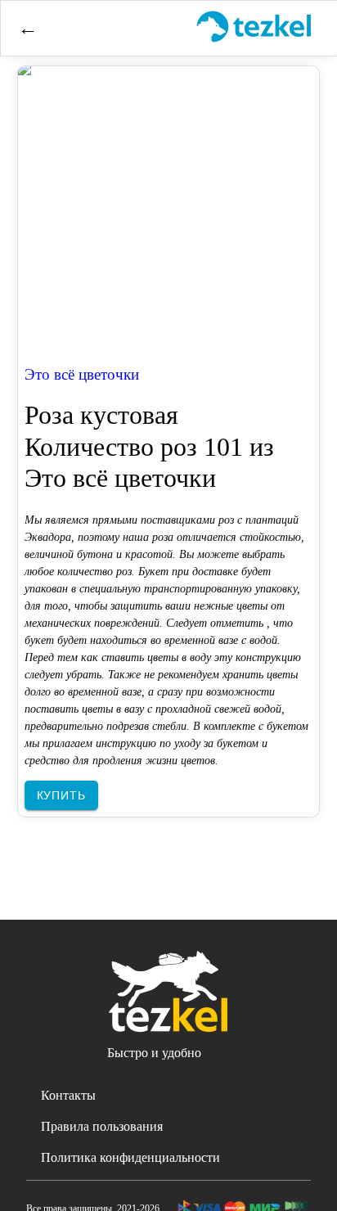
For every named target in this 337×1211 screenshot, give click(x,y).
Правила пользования (102, 1126)
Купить (61, 795)
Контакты (68, 1095)
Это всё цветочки (82, 374)
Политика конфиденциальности (130, 1157)
